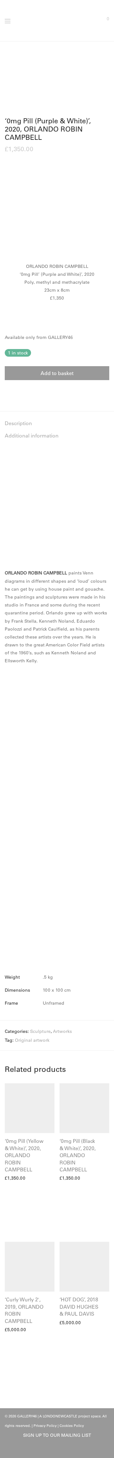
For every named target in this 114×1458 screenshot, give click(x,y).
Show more (14, 1178)
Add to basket (57, 373)
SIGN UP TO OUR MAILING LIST (57, 1435)
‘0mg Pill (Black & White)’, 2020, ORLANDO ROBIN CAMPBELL (78, 1155)
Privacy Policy (45, 1425)
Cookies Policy (72, 1425)
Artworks (62, 1031)
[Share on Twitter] (16, 392)
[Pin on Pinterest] (25, 392)
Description (18, 423)
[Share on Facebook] (7, 392)
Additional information (32, 435)
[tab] (57, 423)
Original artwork (32, 1040)
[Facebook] (52, 1449)
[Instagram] (62, 1449)
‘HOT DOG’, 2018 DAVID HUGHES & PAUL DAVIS (79, 1306)
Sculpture (40, 1031)
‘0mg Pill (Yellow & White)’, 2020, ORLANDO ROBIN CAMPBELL (24, 1155)
